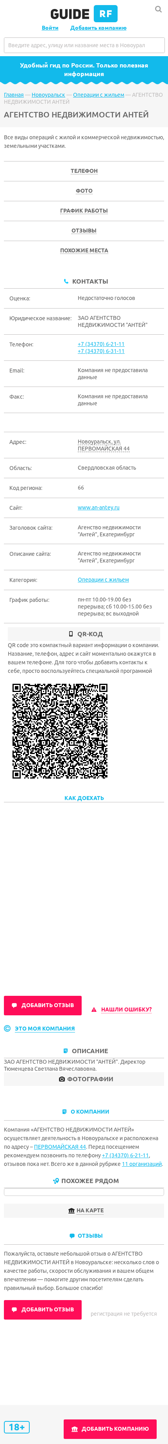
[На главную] (84, 20)
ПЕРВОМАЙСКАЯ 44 (60, 1147)
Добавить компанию (98, 28)
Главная (14, 95)
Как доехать (84, 798)
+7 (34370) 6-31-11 (101, 351)
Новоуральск (48, 95)
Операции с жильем (98, 95)
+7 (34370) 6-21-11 (101, 344)
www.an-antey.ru (99, 507)
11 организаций (142, 1164)
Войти (50, 28)
